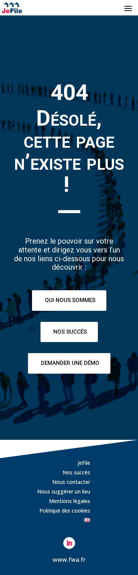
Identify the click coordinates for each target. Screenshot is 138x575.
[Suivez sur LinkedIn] (69, 543)
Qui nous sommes (70, 300)
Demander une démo (70, 363)
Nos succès (70, 331)
